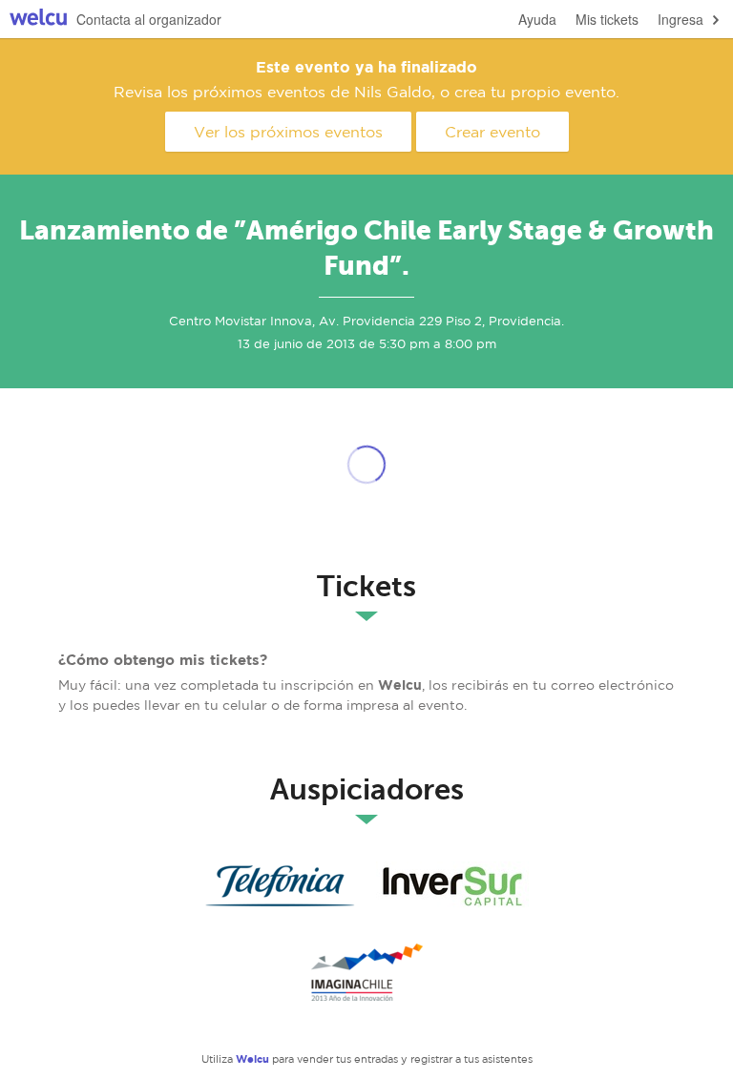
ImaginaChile (366, 972)
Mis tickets (607, 19)
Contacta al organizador (148, 19)
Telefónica (280, 886)
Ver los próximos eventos (288, 131)
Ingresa (680, 19)
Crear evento (492, 131)
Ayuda (537, 19)
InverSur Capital (452, 886)
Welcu (38, 19)
